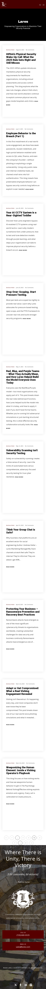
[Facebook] (20, 984)
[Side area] (39, 5)
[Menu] (43, 5)
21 (26, 843)
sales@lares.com (23, 947)
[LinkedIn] (25, 984)
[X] (15, 984)
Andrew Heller (10, 50)
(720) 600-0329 (23, 935)
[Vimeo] (30, 984)
